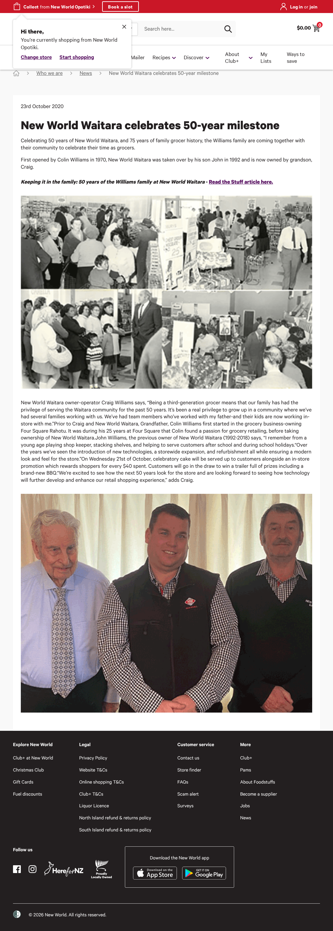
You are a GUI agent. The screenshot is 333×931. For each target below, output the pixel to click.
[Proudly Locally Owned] (101, 869)
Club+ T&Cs (91, 794)
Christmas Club (28, 770)
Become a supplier (258, 794)
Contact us (188, 758)
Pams (245, 770)
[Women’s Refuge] (17, 914)
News (245, 817)
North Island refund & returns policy (115, 817)
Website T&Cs (93, 770)
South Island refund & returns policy (115, 830)
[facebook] (17, 869)
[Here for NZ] (63, 869)
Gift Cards (23, 782)
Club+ (246, 758)
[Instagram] (32, 869)
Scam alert (188, 794)
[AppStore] (155, 873)
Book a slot (120, 6)
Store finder (189, 770)
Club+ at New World (33, 758)
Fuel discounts (27, 794)
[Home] (16, 73)
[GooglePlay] (204, 873)
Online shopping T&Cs (101, 782)
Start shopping (77, 56)
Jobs (245, 805)
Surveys (186, 805)
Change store (36, 56)
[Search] (228, 29)
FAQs (183, 782)
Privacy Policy (93, 758)
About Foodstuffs (257, 782)
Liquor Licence (94, 805)
